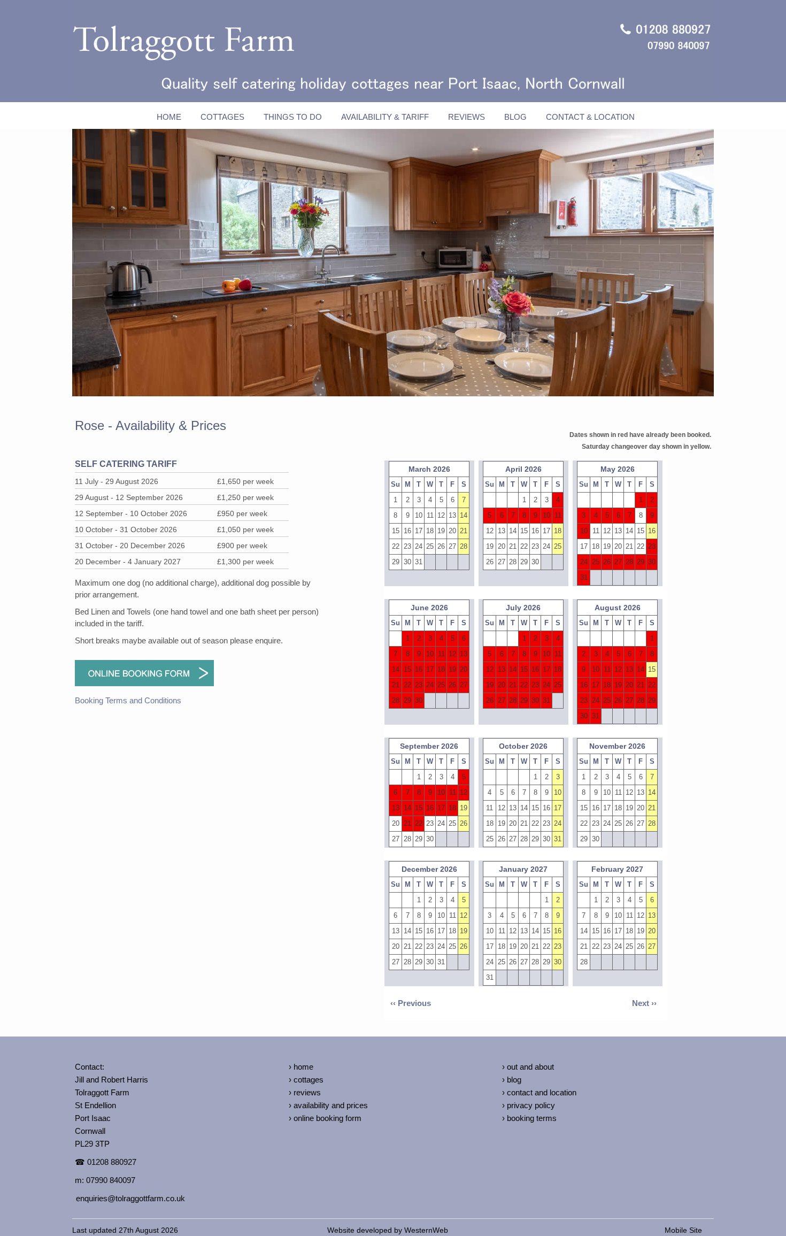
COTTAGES (222, 116)
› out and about (528, 1066)
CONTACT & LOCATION (590, 116)
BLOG (515, 116)
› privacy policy (528, 1105)
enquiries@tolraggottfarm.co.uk (130, 1198)
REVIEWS (466, 116)
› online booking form (325, 1118)
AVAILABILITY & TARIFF (385, 116)
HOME (169, 116)
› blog (511, 1079)
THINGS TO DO (293, 116)
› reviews (305, 1092)
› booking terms (529, 1118)
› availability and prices (328, 1105)
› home (301, 1066)
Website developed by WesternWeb (387, 1230)
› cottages (306, 1079)
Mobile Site (683, 1230)
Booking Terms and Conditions (128, 700)
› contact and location (539, 1092)
